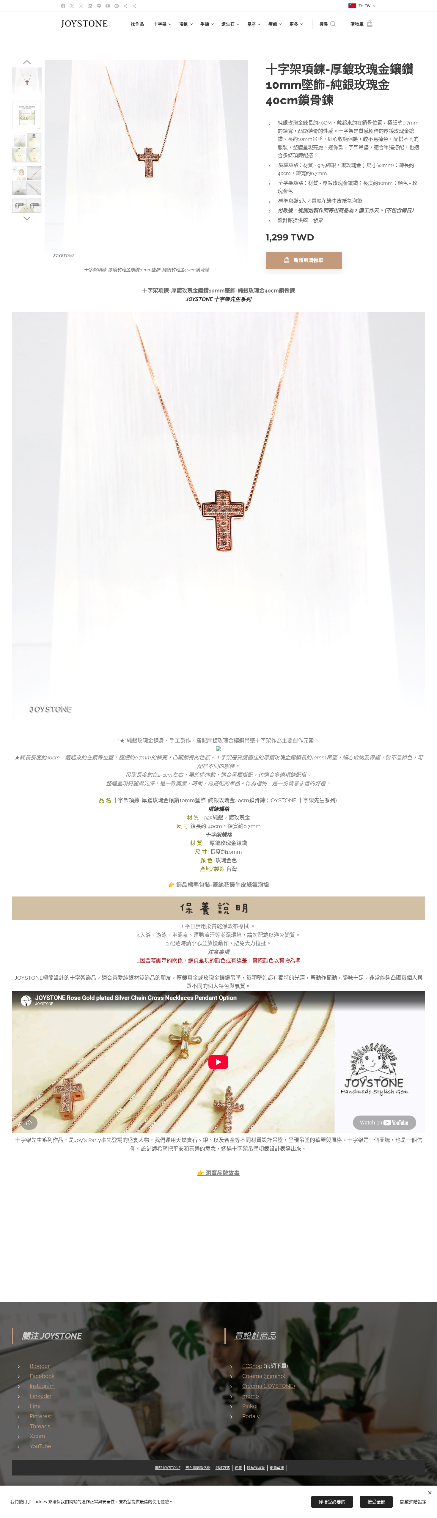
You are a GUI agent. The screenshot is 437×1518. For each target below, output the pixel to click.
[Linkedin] (90, 6)
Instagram (42, 1386)
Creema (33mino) (263, 1376)
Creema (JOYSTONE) (268, 1386)
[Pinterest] (116, 6)
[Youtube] (107, 6)
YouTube (40, 1446)
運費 (238, 1468)
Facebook (42, 1376)
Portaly (251, 1416)
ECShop (252, 1366)
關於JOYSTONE (167, 1468)
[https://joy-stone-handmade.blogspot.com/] (134, 6)
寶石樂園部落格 (198, 1468)
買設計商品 (255, 1336)
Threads (40, 1426)
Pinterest (41, 1416)
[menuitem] (139, 24)
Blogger (40, 1366)
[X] (72, 6)
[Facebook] (63, 6)
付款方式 (223, 1468)
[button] (327, 24)
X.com (37, 1436)
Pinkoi (249, 1406)
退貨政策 (277, 1468)
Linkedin (40, 1396)
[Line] (99, 6)
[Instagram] (81, 6)
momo (250, 1396)
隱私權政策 (256, 1468)
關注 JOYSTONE (52, 1336)
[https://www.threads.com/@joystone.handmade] (125, 6)
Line (35, 1406)
